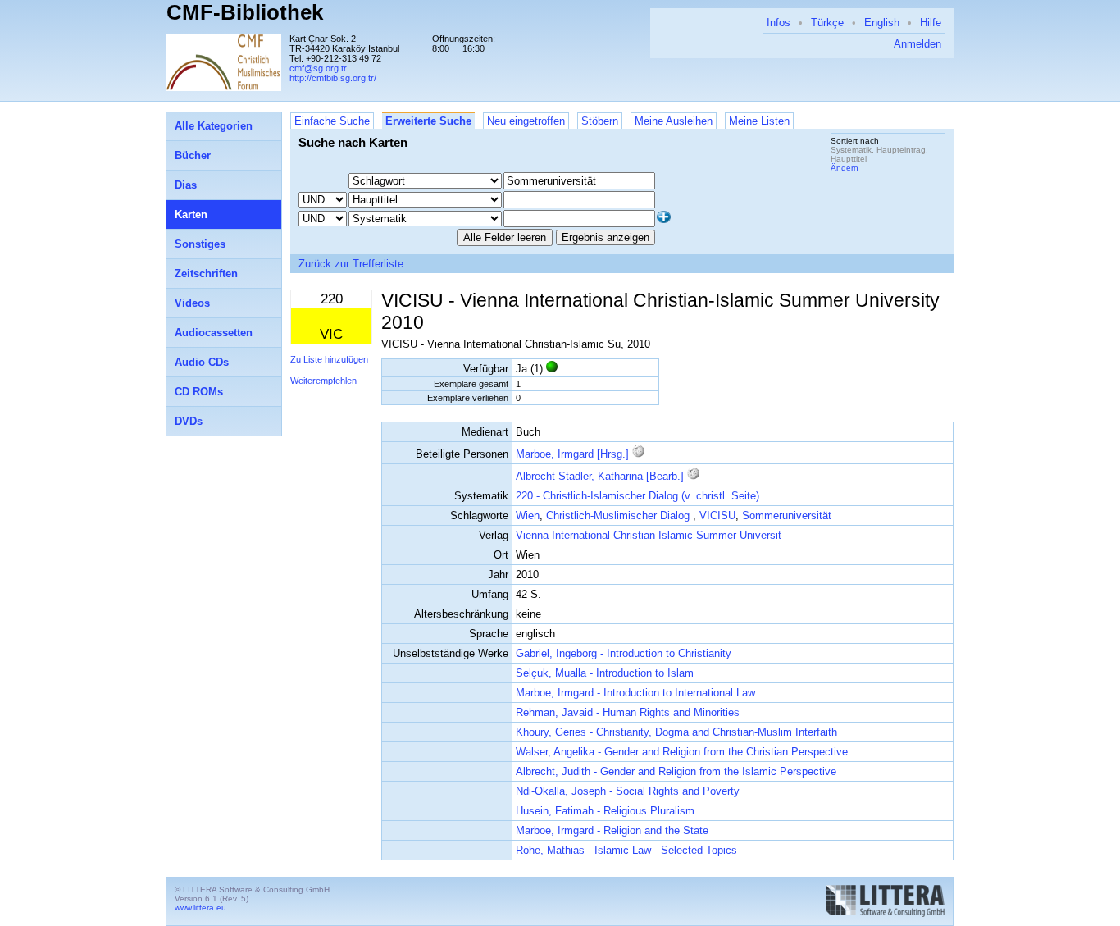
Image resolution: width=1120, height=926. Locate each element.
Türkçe (827, 22)
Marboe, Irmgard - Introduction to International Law (635, 693)
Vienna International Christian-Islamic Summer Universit (648, 535)
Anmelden (917, 44)
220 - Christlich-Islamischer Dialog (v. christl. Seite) (637, 496)
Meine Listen (759, 121)
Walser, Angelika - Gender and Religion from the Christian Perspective (682, 752)
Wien (528, 515)
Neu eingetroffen (526, 121)
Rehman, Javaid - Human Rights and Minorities (628, 712)
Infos (778, 22)
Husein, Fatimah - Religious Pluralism (605, 811)
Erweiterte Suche (428, 121)
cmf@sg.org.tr (318, 68)
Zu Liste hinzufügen (329, 359)
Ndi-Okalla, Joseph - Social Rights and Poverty (628, 791)
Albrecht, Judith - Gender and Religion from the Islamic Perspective (676, 771)
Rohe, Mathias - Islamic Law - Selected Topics (626, 850)
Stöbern (599, 121)
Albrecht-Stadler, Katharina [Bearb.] (600, 476)
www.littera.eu (200, 907)
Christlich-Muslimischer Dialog (619, 515)
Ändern (844, 167)
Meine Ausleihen (674, 121)
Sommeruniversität (786, 515)
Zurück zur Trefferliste (350, 264)
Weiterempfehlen (323, 380)
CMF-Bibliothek (244, 12)
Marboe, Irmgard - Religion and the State (612, 830)
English (881, 22)
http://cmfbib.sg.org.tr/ (332, 78)
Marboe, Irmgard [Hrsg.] (572, 454)
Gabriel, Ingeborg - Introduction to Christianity (623, 653)
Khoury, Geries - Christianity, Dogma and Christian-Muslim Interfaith (676, 732)
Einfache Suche (332, 121)
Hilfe (930, 22)
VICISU (717, 515)
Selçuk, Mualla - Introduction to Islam (605, 673)
